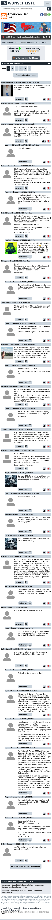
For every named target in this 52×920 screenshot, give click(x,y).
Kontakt (15, 885)
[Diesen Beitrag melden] (26, 99)
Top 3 (43, 42)
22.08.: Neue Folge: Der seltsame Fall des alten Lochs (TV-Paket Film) (27, 37)
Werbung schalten (26, 885)
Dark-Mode (6, 892)
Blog (25, 887)
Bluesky (14, 891)
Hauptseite (17, 908)
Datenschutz (39, 885)
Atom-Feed (38, 891)
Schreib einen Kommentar (26, 75)
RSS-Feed (28, 891)
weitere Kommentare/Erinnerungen (26, 866)
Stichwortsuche (29, 908)
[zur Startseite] (18, 2)
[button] (42, 14)
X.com (20, 891)
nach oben (7, 908)
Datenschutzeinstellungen (12, 887)
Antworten (19, 99)
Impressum (6, 885)
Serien (38, 908)
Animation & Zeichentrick (10, 910)
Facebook (5, 891)
